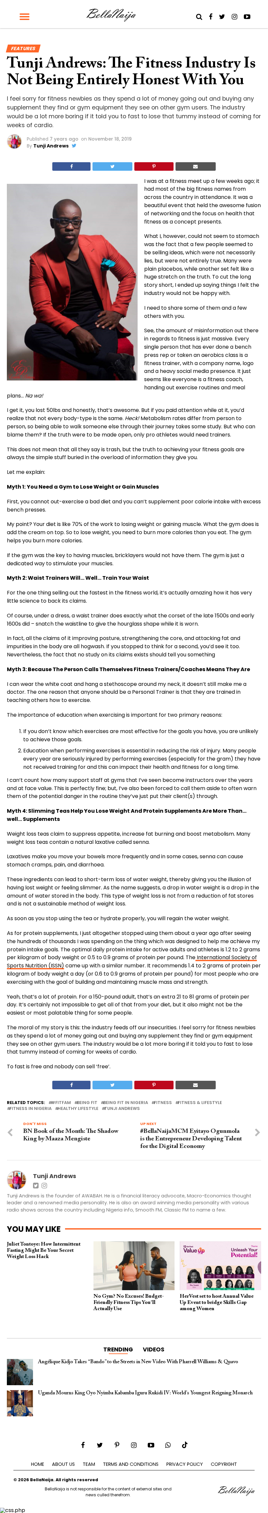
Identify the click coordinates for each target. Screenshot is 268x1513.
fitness (163, 1103)
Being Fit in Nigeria (125, 1103)
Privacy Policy (184, 1464)
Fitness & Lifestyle (200, 1103)
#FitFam (61, 1103)
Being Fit (87, 1103)
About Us (63, 1464)
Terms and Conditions (131, 1464)
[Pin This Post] (153, 166)
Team (89, 1464)
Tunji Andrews (51, 146)
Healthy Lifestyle (78, 1109)
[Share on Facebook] (71, 166)
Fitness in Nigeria (30, 1109)
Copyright (224, 1464)
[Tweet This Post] (112, 166)
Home (37, 1464)
